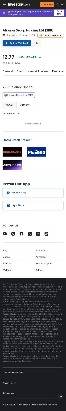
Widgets (7, 270)
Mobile (6, 257)
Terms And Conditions (13, 372)
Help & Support (44, 263)
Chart (20, 71)
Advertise (41, 257)
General (8, 71)
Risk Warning (9, 393)
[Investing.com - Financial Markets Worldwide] (19, 4)
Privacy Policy (9, 383)
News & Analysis (38, 71)
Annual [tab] (9, 104)
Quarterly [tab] (24, 104)
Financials (58, 71)
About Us (40, 250)
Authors (40, 270)
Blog (5, 250)
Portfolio (7, 263)
